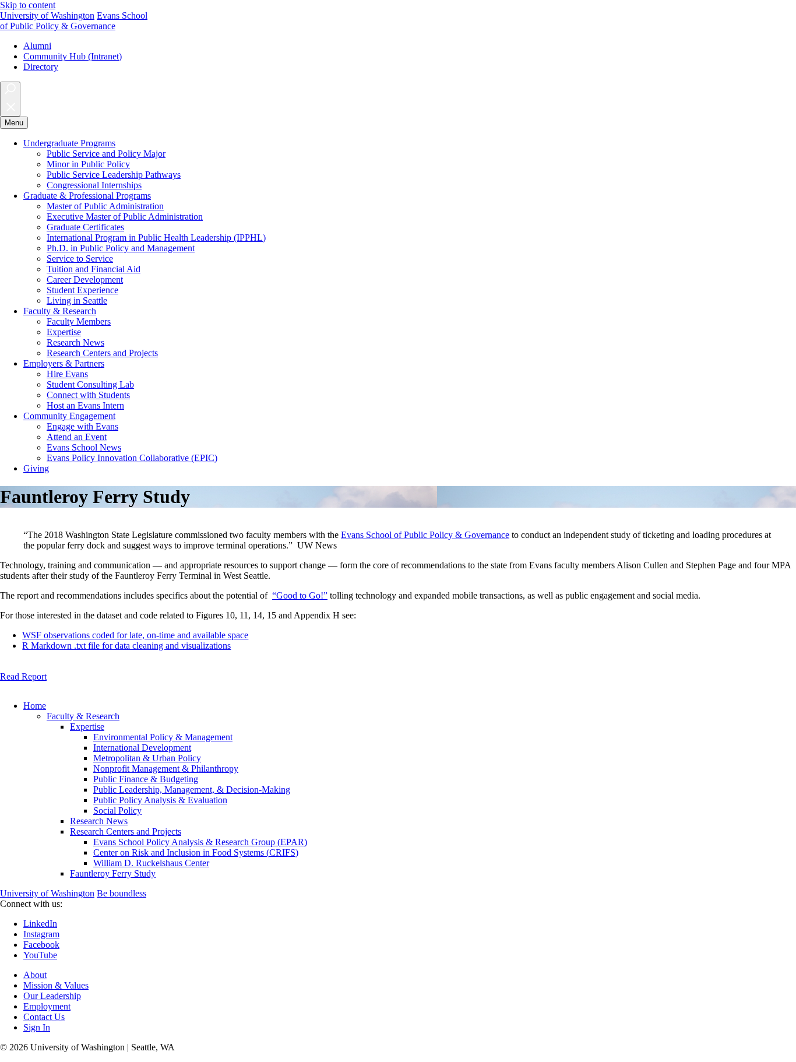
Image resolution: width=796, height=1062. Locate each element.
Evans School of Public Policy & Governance (425, 535)
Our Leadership (52, 996)
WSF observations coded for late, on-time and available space (135, 635)
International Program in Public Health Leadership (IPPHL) (156, 237)
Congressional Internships (94, 185)
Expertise (64, 332)
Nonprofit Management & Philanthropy (165, 768)
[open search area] (10, 99)
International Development (142, 747)
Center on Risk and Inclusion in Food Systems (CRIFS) (195, 852)
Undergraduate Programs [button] (69, 143)
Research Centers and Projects (102, 353)
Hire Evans (67, 374)
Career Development (85, 279)
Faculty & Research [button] (59, 311)
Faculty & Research (83, 716)
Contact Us (44, 1017)
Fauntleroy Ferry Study (113, 873)
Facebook (41, 945)
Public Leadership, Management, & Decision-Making (191, 789)
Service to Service (80, 258)
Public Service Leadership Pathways (114, 175)
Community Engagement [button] (69, 416)
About (35, 975)
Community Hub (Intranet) (72, 56)
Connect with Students (88, 395)
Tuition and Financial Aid (93, 269)
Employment (47, 1006)
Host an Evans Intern (85, 405)
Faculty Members (79, 321)
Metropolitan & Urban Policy (147, 758)
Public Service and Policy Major (106, 154)
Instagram (41, 934)
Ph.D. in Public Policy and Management (121, 248)
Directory (40, 67)
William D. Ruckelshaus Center (151, 863)
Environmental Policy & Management (163, 737)
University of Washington (47, 15)
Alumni (37, 46)
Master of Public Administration (105, 206)
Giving (36, 468)
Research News (75, 342)
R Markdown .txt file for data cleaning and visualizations (126, 645)
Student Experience (82, 290)
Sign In (36, 1027)
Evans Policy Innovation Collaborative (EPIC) (132, 458)
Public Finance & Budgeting (145, 779)
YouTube (40, 955)
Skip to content (27, 5)
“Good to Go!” (299, 595)
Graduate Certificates (85, 227)
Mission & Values (56, 985)
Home (34, 706)
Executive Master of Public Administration (125, 216)
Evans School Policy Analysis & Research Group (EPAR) (200, 842)
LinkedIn (40, 924)
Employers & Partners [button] (63, 363)
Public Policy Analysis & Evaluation (160, 800)
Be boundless (121, 893)
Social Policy (117, 810)
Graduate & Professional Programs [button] (87, 196)
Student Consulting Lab (90, 384)
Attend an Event (77, 437)
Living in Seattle (77, 300)
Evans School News (84, 447)
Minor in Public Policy (88, 164)
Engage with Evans (82, 426)
